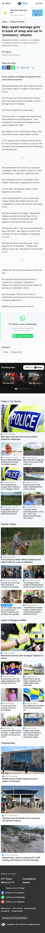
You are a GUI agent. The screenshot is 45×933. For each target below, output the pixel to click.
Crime (5, 352)
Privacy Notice (30, 908)
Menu (8, 3)
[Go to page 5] (24, 388)
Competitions (29, 879)
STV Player (6, 879)
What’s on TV (7, 882)
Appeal (26, 882)
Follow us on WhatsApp (15, 897)
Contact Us (5, 911)
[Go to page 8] (29, 388)
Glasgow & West (17, 22)
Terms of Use (17, 908)
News (4, 22)
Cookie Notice (17, 911)
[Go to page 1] (16, 388)
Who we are (5, 908)
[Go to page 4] (22, 388)
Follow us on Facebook (15, 893)
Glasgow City (16, 352)
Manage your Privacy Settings (15, 918)
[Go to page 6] (26, 388)
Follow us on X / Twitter (15, 888)
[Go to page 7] (27, 388)
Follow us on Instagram (15, 902)
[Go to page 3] (20, 388)
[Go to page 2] (18, 388)
